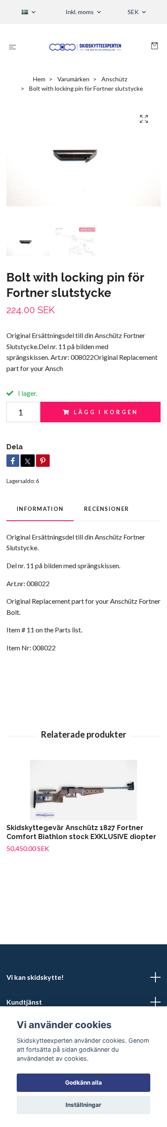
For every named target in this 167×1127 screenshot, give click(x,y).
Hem (39, 79)
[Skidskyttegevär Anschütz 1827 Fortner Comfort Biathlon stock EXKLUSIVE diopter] (83, 790)
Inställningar (83, 1104)
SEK (134, 11)
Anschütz (114, 79)
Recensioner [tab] (106, 508)
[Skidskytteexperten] (85, 46)
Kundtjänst (24, 1002)
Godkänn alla (83, 1082)
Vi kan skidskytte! (35, 977)
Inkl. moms (80, 11)
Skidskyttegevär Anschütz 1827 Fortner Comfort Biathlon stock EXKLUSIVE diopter (81, 832)
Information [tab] (40, 508)
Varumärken (73, 79)
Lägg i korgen (106, 412)
